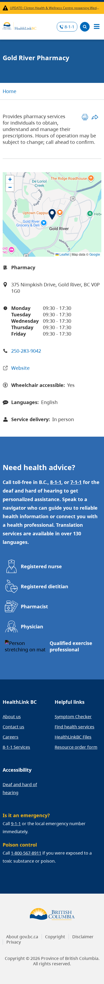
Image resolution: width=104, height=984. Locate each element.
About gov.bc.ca (22, 936)
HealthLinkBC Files (73, 737)
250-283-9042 (26, 351)
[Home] (19, 25)
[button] (52, 214)
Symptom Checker (73, 717)
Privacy (13, 942)
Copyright (55, 936)
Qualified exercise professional (71, 646)
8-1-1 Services (16, 747)
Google (94, 254)
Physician (32, 626)
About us (12, 717)
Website (20, 368)
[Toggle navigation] (96, 27)
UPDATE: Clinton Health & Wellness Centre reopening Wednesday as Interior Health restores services (54, 8)
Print (85, 117)
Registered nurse (41, 566)
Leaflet (64, 254)
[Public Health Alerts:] (6, 8)
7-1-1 (76, 482)
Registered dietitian (44, 586)
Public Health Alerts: (6, 8)
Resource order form (76, 747)
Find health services (74, 727)
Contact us (13, 727)
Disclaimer (83, 936)
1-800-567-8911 (26, 853)
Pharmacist (34, 606)
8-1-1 (69, 27)
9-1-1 (16, 824)
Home (9, 91)
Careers (10, 737)
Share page (95, 117)
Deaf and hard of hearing (20, 788)
